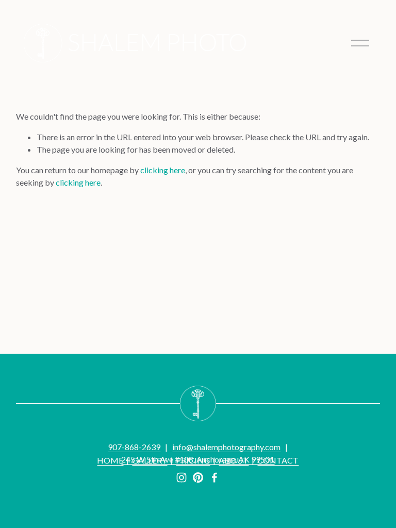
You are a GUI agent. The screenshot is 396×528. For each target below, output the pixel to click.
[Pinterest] (198, 477)
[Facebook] (214, 477)
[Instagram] (181, 477)
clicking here (162, 170)
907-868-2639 (134, 447)
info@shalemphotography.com (226, 447)
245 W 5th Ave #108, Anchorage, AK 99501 (197, 459)
